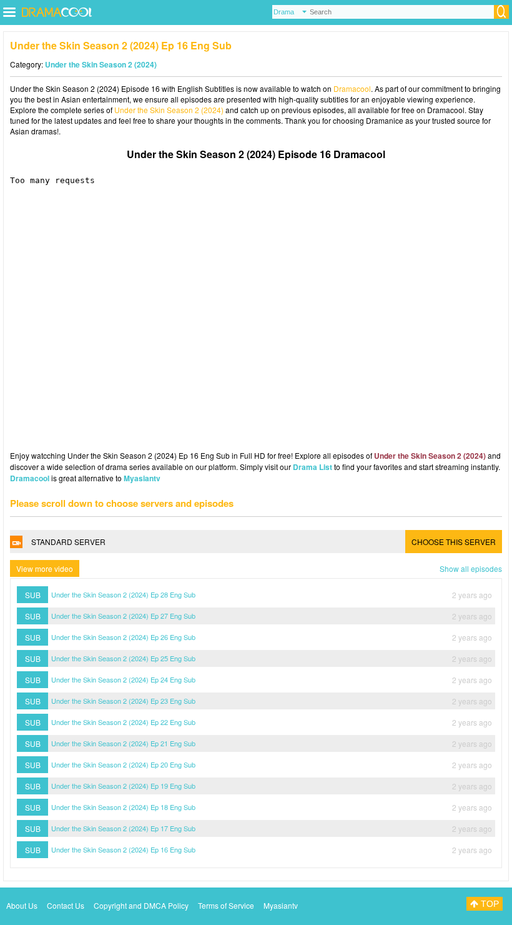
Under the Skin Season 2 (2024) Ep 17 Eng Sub (123, 828)
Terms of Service (226, 905)
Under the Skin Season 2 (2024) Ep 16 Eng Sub (123, 849)
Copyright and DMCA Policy (141, 905)
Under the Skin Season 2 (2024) (101, 64)
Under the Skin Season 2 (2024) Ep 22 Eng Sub (123, 722)
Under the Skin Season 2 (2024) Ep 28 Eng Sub (123, 594)
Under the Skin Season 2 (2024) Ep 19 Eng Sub (123, 786)
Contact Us (65, 905)
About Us (21, 905)
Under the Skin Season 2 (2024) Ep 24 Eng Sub (123, 679)
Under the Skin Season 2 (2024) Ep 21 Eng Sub (123, 743)
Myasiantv (142, 478)
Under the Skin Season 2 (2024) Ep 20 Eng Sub (123, 764)
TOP (488, 904)
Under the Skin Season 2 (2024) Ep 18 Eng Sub (123, 807)
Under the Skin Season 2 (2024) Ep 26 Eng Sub (123, 637)
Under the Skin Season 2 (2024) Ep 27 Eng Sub (123, 616)
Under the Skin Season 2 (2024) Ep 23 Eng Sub (123, 701)
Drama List (312, 466)
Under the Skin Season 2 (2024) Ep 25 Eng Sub (123, 658)
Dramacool (352, 88)
